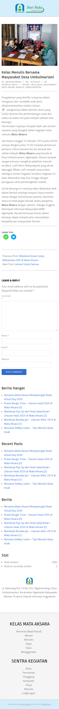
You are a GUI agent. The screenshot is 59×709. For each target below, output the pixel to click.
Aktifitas (6, 84)
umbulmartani (33, 87)
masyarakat (50, 84)
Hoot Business (26, 704)
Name (5, 335)
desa (33, 84)
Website (5, 359)
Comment (6, 297)
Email (5, 347)
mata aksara (8, 87)
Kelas (15, 84)
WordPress (46, 704)
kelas (40, 84)
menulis (20, 87)
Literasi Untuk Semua (27, 264)
